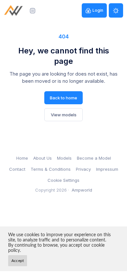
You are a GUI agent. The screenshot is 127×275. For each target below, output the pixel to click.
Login (97, 10)
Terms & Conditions (51, 169)
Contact (17, 169)
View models (64, 114)
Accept (17, 261)
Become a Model (94, 158)
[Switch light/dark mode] (116, 10)
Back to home (63, 97)
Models (64, 158)
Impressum (107, 169)
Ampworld (82, 190)
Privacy (83, 169)
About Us (42, 158)
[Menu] (32, 10)
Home (22, 158)
